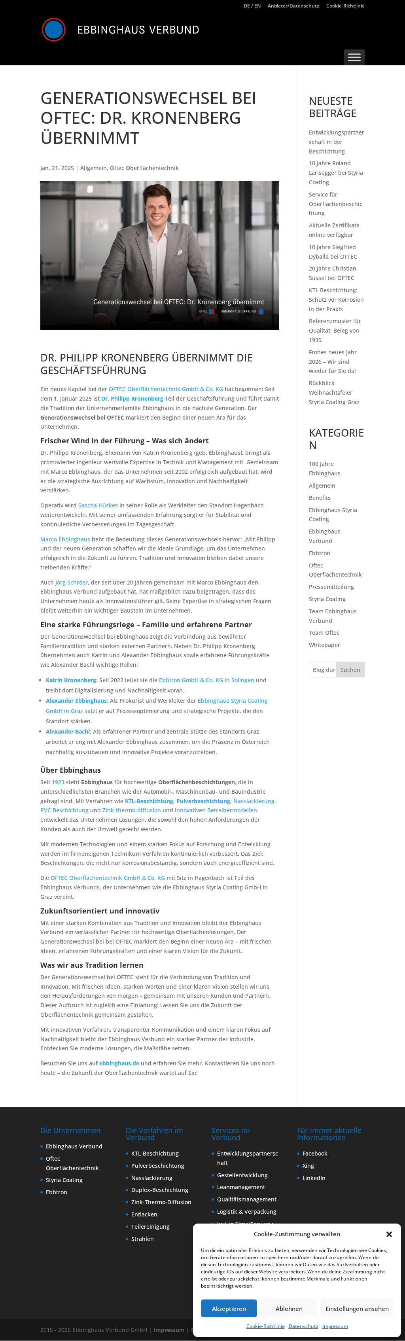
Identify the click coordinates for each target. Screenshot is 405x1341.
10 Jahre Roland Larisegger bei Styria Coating (336, 172)
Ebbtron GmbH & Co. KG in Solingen (206, 680)
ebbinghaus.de (119, 1063)
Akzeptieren (229, 1309)
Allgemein (93, 168)
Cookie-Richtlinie (265, 1326)
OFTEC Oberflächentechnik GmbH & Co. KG (166, 389)
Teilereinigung (150, 1226)
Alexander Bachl (68, 731)
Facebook (315, 1153)
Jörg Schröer (71, 582)
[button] (389, 1234)
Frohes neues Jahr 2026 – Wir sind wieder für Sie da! (333, 361)
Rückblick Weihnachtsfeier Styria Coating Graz (334, 392)
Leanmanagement (241, 1187)
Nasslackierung (253, 801)
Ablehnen (289, 1309)
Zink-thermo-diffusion (131, 810)
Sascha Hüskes (98, 505)
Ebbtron (319, 553)
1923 (58, 782)
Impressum (335, 1326)
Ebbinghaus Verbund (74, 1146)
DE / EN (252, 6)
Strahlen (142, 1239)
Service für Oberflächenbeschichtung (335, 204)
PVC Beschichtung (64, 810)
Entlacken (144, 1214)
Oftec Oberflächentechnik (144, 168)
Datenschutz (303, 1326)
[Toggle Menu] (354, 57)
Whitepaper (324, 645)
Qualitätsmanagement (246, 1199)
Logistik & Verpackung (246, 1211)
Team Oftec (324, 632)
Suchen (350, 669)
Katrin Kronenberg (71, 680)
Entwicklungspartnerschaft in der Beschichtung (336, 142)
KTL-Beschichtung (149, 801)
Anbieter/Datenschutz (293, 6)
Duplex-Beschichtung (159, 1189)
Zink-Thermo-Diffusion (161, 1202)
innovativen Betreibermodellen (216, 810)
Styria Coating (327, 599)
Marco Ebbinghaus (65, 539)
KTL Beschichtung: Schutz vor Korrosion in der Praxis (336, 299)
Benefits (320, 497)
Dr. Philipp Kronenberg (133, 398)
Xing (308, 1165)
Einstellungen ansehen (357, 1309)
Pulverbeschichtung (203, 801)
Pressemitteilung (331, 586)
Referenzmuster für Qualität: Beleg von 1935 (335, 330)
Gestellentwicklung (242, 1175)
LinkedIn (314, 1178)
